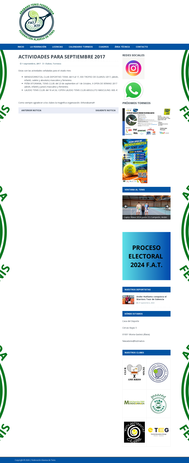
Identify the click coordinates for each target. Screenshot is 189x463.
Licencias (57, 46)
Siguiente (167, 206)
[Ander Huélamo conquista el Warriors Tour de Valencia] (128, 302)
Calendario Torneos (81, 46)
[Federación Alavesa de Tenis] (94, 22)
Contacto (142, 46)
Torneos (57, 63)
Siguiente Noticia (106, 110)
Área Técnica (122, 46)
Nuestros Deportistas (138, 289)
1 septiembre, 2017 (31, 63)
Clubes (48, 63)
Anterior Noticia (31, 110)
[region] (146, 207)
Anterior (126, 206)
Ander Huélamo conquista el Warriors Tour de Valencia (151, 298)
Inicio (21, 46)
